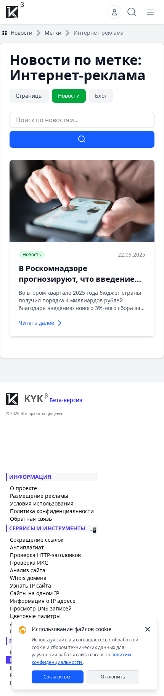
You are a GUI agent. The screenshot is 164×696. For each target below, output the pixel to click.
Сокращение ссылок (36, 539)
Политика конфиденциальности (52, 511)
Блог (101, 95)
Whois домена (28, 577)
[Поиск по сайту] (132, 12)
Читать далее (36, 322)
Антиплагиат (27, 547)
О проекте (23, 488)
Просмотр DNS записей (41, 608)
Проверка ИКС (29, 562)
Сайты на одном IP (34, 593)
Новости (21, 32)
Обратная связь (31, 518)
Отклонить (113, 676)
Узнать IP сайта (30, 585)
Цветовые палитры (35, 616)
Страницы (29, 95)
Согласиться (57, 676)
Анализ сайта (27, 570)
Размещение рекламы (39, 495)
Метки (53, 32)
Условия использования (42, 503)
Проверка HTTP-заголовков (45, 555)
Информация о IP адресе (43, 600)
